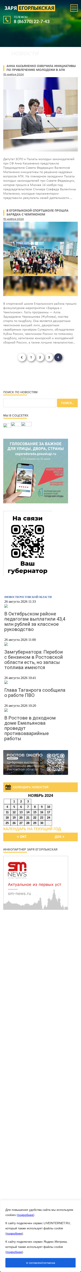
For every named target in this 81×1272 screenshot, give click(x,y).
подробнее (25, 1215)
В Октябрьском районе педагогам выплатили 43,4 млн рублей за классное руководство (34, 621)
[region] (40, 1236)
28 (27, 823)
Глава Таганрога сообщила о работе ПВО (34, 692)
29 (34, 823)
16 (41, 812)
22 (34, 817)
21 (27, 817)
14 (27, 812)
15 (34, 812)
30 (41, 823)
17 (48, 812)
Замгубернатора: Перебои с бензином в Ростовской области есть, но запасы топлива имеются (33, 659)
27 (20, 823)
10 (48, 806)
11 (7, 812)
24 (48, 817)
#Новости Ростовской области (28, 597)
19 (14, 817)
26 (14, 823)
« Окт (22, 837)
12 (14, 812)
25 (7, 823)
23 (41, 817)
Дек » (59, 837)
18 (7, 817)
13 (20, 812)
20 (20, 817)
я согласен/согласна (40, 1262)
